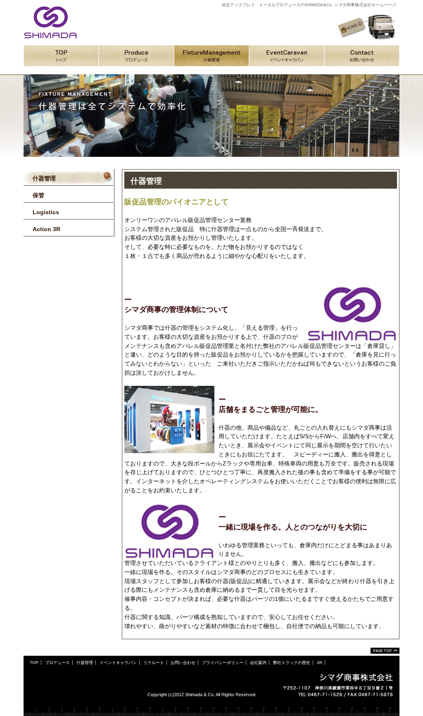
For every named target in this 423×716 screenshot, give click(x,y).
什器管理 (84, 662)
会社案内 (258, 662)
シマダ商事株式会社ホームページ (50, 22)
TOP (34, 662)
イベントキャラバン (118, 662)
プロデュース (57, 662)
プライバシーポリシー (222, 662)
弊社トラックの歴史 (291, 662)
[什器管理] (211, 55)
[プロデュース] (136, 55)
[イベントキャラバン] (286, 55)
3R (319, 662)
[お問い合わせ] (361, 55)
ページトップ (385, 650)
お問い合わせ (183, 662)
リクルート (153, 662)
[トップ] (61, 55)
